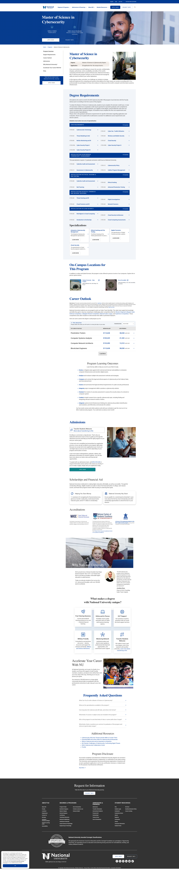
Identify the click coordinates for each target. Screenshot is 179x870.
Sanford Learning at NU (46, 823)
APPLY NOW (82, 469)
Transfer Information (97, 809)
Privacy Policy (87, 867)
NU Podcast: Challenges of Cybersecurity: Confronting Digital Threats (101, 743)
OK (15, 865)
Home (44, 47)
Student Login (118, 809)
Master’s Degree (63, 811)
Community (117, 819)
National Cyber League (106, 313)
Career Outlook (47, 58)
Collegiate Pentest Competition (90, 313)
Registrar (117, 817)
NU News (44, 817)
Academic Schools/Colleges (46, 820)
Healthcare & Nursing (64, 821)
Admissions (46, 61)
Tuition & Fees (96, 817)
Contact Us (44, 815)
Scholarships (95, 815)
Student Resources (102, 7)
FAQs (44, 71)
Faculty (84, 747)
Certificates (62, 815)
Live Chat (120, 1)
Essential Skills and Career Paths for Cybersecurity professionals (100, 739)
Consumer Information (120, 823)
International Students (98, 811)
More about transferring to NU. (84, 431)
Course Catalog (128, 811)
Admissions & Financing (78, 7)
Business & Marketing (64, 819)
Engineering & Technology (65, 825)
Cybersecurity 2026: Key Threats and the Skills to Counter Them (99, 737)
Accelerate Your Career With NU (52, 67)
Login (116, 1)
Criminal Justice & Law (78, 809)
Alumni (116, 815)
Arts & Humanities (77, 806)
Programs (50, 47)
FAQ (116, 806)
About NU (91, 7)
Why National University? (50, 64)
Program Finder (63, 806)
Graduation (117, 811)
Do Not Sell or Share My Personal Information (100, 867)
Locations (44, 811)
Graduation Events (119, 813)
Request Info (127, 7)
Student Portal (118, 825)
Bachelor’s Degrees (64, 809)
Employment (45, 813)
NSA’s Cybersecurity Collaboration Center (93, 745)
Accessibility (45, 826)
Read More (81, 767)
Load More (103, 353)
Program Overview (48, 51)
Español (111, 1)
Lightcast (99, 303)
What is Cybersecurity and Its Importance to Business (96, 741)
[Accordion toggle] (88, 234)
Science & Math (76, 811)
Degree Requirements (49, 54)
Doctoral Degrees (63, 813)
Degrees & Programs (63, 7)
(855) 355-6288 (96, 462)
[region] (15, 860)
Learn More (75, 239)
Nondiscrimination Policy (130, 809)
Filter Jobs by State (77, 322)
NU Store (127, 806)
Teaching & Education (64, 817)
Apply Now (115, 7)
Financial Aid (95, 813)
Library (116, 821)
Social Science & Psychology (66, 823)
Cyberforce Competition (122, 313)
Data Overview (111, 307)
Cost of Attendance (97, 819)
